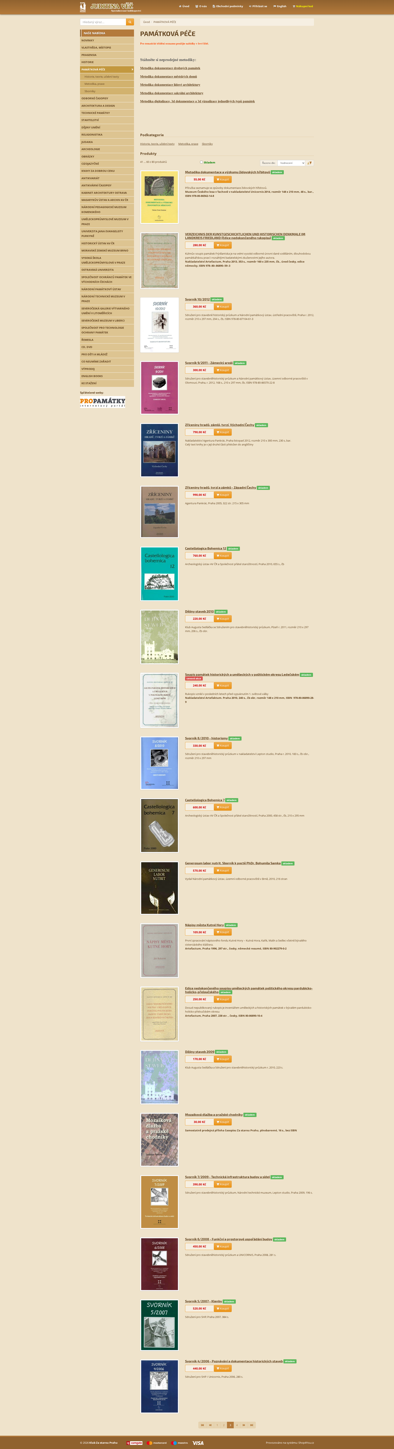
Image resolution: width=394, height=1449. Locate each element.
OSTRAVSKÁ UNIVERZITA (97, 270)
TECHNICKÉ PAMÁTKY (95, 113)
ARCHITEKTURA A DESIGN (98, 106)
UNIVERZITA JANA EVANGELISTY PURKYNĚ (102, 233)
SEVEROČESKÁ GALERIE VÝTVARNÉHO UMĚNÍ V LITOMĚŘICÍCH (105, 311)
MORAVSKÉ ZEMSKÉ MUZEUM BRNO (104, 250)
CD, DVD (86, 347)
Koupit (224, 179)
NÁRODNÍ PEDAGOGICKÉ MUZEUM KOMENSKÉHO (103, 209)
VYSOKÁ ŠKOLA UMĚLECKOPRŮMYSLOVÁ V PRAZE (103, 260)
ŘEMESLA (87, 340)
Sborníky (90, 91)
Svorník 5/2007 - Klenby (203, 1301)
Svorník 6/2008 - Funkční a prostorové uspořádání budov (228, 1239)
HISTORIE (87, 62)
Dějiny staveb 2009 (199, 1052)
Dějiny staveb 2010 (199, 611)
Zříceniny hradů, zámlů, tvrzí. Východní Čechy (219, 425)
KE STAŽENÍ (88, 383)
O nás (203, 6)
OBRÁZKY (87, 156)
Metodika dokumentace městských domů (168, 76)
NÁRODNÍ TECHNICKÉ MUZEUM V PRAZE (103, 299)
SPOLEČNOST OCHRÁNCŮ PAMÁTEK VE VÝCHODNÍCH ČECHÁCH (106, 279)
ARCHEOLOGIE (90, 149)
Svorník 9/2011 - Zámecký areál (209, 363)
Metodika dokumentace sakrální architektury (171, 93)
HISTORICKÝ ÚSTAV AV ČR (98, 243)
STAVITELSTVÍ (90, 120)
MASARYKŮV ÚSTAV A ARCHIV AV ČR (104, 200)
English (281, 6)
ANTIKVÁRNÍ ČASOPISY (96, 185)
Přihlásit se (259, 6)
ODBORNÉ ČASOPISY (94, 98)
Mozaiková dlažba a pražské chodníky (214, 1114)
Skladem (209, 162)
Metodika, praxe (94, 84)
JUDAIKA (87, 142)
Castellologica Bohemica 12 (205, 548)
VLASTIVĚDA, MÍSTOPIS (96, 47)
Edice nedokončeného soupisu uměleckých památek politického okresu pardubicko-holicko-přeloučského (249, 990)
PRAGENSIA (88, 55)
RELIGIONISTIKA (91, 134)
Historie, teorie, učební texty (102, 76)
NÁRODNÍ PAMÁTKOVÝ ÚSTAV (101, 289)
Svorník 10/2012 (197, 299)
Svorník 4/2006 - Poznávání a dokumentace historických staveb (234, 1361)
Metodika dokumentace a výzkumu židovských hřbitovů (227, 172)
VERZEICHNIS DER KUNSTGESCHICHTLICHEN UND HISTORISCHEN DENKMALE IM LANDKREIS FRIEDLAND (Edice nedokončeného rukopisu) (245, 236)
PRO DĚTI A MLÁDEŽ (94, 354)
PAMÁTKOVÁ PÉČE (93, 69)
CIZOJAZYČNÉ (90, 163)
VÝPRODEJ (88, 369)
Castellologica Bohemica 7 (204, 800)
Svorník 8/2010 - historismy (206, 738)
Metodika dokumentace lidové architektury (170, 84)
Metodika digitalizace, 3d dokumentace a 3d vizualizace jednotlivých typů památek (197, 101)
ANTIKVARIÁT (90, 178)
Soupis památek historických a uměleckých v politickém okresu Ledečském (242, 674)
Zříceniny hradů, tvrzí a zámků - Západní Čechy (220, 487)
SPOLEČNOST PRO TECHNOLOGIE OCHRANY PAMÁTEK (102, 330)
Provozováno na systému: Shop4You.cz (290, 1442)
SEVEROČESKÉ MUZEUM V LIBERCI (103, 320)
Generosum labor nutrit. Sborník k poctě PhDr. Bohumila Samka (233, 863)
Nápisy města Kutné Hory (204, 925)
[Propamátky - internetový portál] (102, 402)
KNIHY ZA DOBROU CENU (98, 171)
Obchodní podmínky (229, 6)
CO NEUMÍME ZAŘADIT (96, 361)
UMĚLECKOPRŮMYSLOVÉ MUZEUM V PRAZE (104, 221)
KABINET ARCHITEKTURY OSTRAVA (104, 193)
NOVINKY (87, 40)
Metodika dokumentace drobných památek (170, 68)
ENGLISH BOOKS (92, 376)
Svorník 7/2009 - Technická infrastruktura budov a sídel (227, 1177)
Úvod (185, 6)
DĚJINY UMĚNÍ (90, 127)
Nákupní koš (304, 6)
